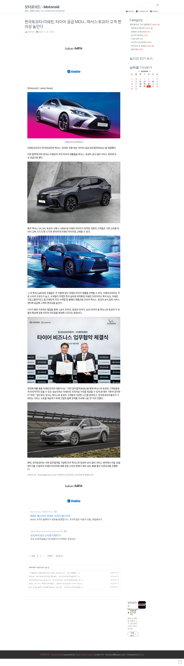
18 (140, 84)
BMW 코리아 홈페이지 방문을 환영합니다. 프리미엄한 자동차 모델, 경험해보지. (66, 519)
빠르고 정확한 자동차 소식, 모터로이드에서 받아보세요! (132, 623)
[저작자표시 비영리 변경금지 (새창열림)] (59, 556)
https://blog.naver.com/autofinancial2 (46, 531)
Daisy (141, 654)
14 (153, 81)
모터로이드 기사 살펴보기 (143, 24)
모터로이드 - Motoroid (42, 6)
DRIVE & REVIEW (140, 31)
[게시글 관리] (41, 556)
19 (144, 84)
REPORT (31, 32)
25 (140, 86)
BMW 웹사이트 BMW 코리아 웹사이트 (50, 515)
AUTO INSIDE (139, 35)
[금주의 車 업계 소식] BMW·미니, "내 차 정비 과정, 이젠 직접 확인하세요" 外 (55, 580)
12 (144, 81)
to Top (180, 662)
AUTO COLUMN (141, 42)
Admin (155, 11)
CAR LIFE (137, 38)
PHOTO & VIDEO (141, 46)
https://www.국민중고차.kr (41, 512)
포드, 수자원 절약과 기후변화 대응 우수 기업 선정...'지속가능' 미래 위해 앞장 (55, 587)
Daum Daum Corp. (84, 654)
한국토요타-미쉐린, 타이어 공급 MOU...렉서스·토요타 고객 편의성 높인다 (73, 24)
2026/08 (144, 71)
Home (131, 11)
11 (140, 81)
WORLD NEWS (140, 28)
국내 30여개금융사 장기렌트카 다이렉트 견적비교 (52, 539)
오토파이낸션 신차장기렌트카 (45, 535)
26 (144, 86)
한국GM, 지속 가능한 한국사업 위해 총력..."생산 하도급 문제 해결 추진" (53, 576)
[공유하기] (37, 556)
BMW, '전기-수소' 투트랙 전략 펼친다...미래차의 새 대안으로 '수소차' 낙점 (54, 584)
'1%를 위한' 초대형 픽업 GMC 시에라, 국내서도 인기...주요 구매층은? (53, 573)
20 (149, 84)
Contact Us (143, 11)
